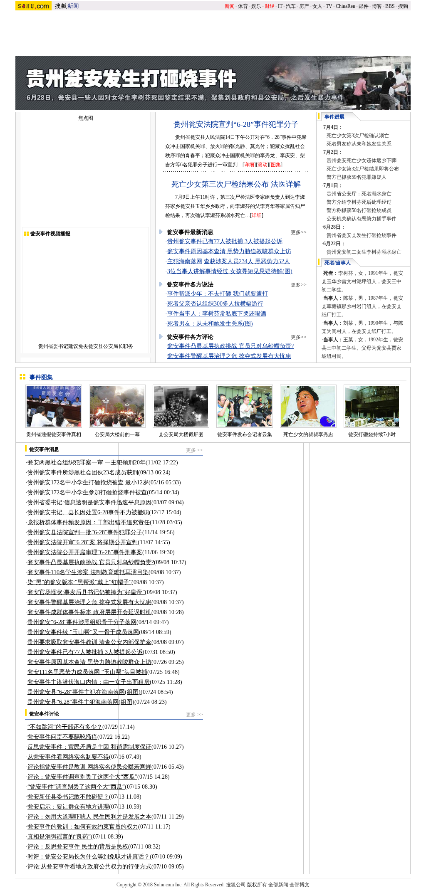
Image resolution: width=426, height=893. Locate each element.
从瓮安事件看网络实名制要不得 (68, 757)
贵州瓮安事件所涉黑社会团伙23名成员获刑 (82, 472)
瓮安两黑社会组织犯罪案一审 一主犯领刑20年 (86, 462)
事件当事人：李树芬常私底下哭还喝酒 (216, 314)
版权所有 (257, 885)
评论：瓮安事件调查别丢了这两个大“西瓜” (82, 777)
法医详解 (286, 184)
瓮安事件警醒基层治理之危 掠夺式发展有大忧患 (229, 356)
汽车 (291, 6)
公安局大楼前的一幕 (117, 434)
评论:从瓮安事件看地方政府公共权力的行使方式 (89, 866)
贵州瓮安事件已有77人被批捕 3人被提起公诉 (224, 241)
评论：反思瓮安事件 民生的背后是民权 (77, 847)
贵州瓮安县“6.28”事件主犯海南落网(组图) (80, 702)
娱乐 (256, 6)
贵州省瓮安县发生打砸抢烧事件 (361, 235)
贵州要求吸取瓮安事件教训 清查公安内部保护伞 (89, 642)
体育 (243, 6)
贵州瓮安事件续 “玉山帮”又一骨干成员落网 (83, 632)
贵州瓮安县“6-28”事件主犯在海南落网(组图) (84, 692)
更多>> (299, 232)
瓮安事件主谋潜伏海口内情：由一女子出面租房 (88, 682)
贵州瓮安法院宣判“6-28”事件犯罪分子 (236, 124)
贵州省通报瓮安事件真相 (53, 434)
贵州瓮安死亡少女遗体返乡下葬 (361, 160)
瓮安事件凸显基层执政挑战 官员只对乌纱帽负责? (230, 346)
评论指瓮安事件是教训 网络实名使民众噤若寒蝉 (89, 767)
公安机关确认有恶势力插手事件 (361, 219)
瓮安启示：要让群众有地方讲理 (68, 807)
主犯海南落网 (184, 261)
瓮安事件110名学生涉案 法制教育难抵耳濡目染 (88, 572)
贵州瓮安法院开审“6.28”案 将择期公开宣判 (82, 542)
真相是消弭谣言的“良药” (59, 837)
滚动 (262, 165)
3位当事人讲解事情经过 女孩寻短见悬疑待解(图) (229, 271)
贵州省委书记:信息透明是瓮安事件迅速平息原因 (89, 502)
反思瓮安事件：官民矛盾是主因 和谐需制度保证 (89, 747)
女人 (317, 6)
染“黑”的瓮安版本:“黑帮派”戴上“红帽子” (79, 582)
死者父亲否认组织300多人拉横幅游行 (215, 304)
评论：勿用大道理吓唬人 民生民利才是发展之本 (89, 817)
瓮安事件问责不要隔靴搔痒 (62, 737)
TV (329, 6)
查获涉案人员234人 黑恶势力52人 (247, 261)
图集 (276, 165)
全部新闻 (278, 885)
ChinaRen (345, 6)
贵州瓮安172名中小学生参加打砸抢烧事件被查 (87, 492)
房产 (304, 6)
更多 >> (194, 450)
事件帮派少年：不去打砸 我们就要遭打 (217, 294)
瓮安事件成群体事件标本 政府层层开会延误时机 (89, 612)
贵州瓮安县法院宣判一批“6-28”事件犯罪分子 (84, 532)
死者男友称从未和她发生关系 (359, 144)
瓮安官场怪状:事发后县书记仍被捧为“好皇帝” (86, 592)
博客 (377, 6)
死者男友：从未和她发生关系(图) (210, 324)
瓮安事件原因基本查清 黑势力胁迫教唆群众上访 (229, 251)
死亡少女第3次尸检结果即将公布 (363, 169)
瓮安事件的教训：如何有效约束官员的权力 (82, 827)
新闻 (230, 6)
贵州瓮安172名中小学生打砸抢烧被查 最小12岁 (88, 482)
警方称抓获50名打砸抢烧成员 (359, 210)
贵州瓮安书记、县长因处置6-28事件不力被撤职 (88, 512)
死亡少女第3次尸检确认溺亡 (358, 135)
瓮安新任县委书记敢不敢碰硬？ (68, 797)
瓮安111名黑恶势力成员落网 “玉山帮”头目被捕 (87, 672)
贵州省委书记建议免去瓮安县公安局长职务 (85, 346)
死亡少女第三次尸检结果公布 (220, 184)
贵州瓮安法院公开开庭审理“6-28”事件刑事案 (84, 552)
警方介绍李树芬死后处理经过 (359, 202)
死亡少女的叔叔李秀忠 (308, 434)
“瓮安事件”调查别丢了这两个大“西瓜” (76, 787)
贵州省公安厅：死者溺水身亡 (359, 194)
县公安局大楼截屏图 (181, 434)
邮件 (364, 6)
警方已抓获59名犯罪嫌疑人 (356, 177)
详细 (249, 165)
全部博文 (300, 885)
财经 (270, 6)
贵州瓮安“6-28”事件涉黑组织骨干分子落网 (81, 622)
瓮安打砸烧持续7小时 (372, 434)
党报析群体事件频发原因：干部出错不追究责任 (88, 522)
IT (280, 6)
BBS (390, 6)
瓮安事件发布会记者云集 (244, 434)
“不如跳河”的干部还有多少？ (64, 727)
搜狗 (403, 6)
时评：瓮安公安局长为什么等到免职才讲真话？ (88, 857)
